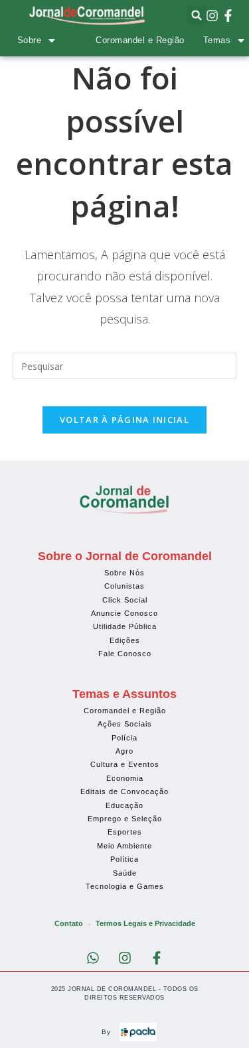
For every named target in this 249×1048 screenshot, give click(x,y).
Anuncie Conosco (124, 613)
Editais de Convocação (124, 791)
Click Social (124, 600)
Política (124, 859)
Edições (125, 640)
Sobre (29, 40)
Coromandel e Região (140, 40)
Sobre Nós (124, 573)
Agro (124, 751)
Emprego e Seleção (125, 819)
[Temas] (241, 40)
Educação (124, 805)
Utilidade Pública (125, 626)
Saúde (125, 873)
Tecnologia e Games (125, 886)
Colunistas (124, 586)
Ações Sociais (125, 724)
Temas (217, 40)
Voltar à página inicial (124, 420)
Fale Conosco (124, 654)
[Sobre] (51, 40)
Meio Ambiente (124, 846)
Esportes (125, 832)
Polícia (124, 738)
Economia (124, 778)
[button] (196, 15)
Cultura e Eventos (124, 764)
